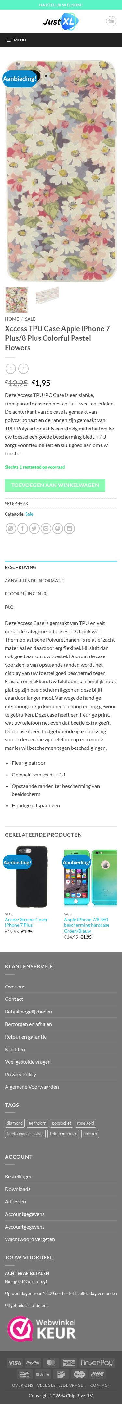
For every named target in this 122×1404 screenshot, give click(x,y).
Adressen (15, 1201)
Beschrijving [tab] (20, 567)
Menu (20, 39)
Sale (30, 319)
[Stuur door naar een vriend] (46, 528)
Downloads (18, 1189)
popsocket (61, 1123)
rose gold (85, 1123)
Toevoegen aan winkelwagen (55, 485)
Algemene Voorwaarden (32, 1086)
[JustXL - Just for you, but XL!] (61, 21)
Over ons (15, 986)
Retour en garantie (26, 1036)
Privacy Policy (20, 1074)
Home (12, 319)
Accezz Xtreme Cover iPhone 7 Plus (26, 922)
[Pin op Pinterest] (57, 528)
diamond (15, 1123)
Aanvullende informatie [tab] (34, 580)
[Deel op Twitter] (34, 528)
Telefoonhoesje (63, 1133)
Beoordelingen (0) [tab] (26, 593)
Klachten (15, 1049)
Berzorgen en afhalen (28, 1024)
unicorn (90, 1133)
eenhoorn (37, 1123)
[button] (111, 21)
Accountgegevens (25, 1214)
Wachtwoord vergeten (30, 1239)
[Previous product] (23, 369)
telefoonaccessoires (25, 1133)
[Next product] (11, 369)
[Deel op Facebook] (22, 528)
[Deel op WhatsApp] (11, 528)
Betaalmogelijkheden (28, 1011)
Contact (14, 999)
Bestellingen (19, 1176)
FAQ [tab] (9, 607)
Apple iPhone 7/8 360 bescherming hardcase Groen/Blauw (86, 925)
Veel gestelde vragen (28, 1061)
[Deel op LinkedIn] (69, 528)
